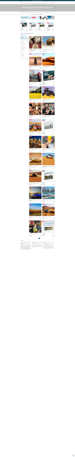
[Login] (53, 2)
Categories (21, 42)
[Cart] (54, 2)
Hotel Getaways (33, 3)
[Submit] (51, 2)
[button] (36, 3)
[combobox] (24, 40)
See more (37, 9)
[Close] (50, 2)
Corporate (46, 3)
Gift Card (43, 3)
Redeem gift (53, 3)
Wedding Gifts (22, 3)
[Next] (54, 24)
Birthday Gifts (25, 3)
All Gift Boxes (29, 3)
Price (21, 51)
